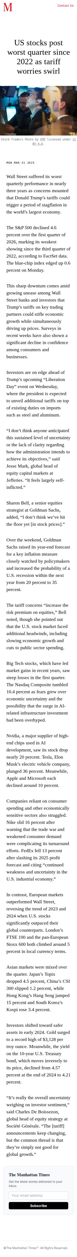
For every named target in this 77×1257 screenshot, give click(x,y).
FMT (42, 139)
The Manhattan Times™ (22, 1248)
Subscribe (38, 1206)
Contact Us (66, 5)
